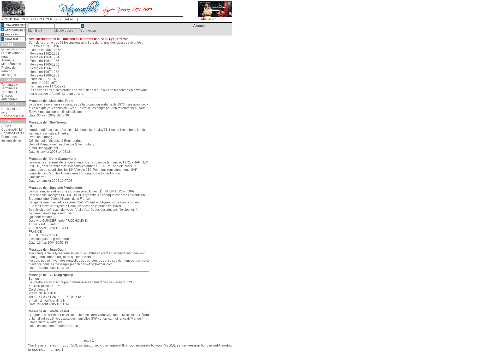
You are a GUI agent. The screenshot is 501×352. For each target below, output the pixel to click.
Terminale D (10, 92)
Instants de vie (11, 140)
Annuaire (7, 60)
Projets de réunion (8, 69)
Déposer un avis (13, 116)
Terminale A (9, 84)
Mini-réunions (11, 64)
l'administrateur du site (67, 94)
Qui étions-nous (12, 49)
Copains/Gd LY (12, 129)
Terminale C (10, 88)
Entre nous (9, 137)
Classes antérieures (9, 97)
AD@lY (6, 126)
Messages (8, 75)
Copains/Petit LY (13, 133)
